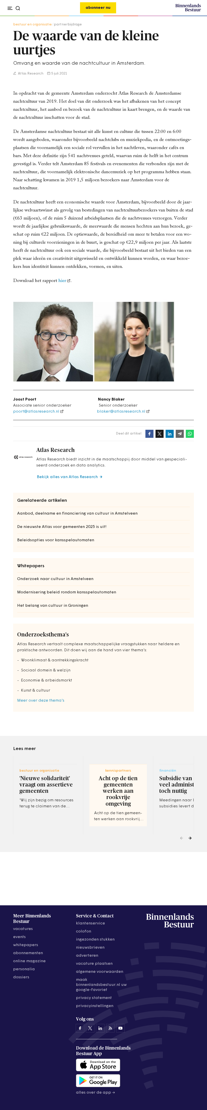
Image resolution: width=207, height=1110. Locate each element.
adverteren (87, 956)
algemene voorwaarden (99, 972)
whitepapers (25, 945)
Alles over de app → (95, 1093)
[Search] (195, 16)
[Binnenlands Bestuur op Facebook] (80, 1028)
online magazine (29, 961)
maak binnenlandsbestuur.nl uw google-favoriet (101, 985)
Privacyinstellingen (94, 1006)
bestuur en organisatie (32, 24)
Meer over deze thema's (40, 701)
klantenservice (90, 923)
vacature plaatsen (94, 964)
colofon (83, 931)
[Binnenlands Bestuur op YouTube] (120, 1028)
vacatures (23, 929)
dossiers (21, 977)
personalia (24, 969)
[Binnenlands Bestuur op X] (90, 1028)
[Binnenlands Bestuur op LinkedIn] (100, 1028)
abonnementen (28, 953)
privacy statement (94, 998)
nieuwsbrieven (90, 948)
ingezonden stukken (95, 940)
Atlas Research (30, 74)
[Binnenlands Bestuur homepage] (188, 10)
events (19, 937)
